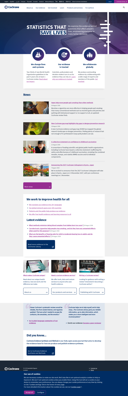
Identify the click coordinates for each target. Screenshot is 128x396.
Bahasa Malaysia (49, 1)
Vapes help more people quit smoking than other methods (72, 103)
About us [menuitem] (30, 8)
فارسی (17, 1)
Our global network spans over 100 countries (45, 208)
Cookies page (75, 387)
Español (12, 1)
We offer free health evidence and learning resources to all (50, 214)
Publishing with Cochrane (90, 292)
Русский (29, 1)
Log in (110, 1)
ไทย (56, 1)
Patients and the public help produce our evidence (47, 211)
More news (28, 187)
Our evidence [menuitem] (40, 8)
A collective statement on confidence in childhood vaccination (73, 142)
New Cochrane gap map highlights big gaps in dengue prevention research (78, 123)
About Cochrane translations (79, 1)
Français (23, 1)
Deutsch (41, 1)
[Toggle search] (124, 7)
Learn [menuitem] (62, 8)
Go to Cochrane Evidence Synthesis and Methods (37, 352)
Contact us (94, 368)
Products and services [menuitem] (75, 8)
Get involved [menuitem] (52, 8)
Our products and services (62, 292)
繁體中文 (61, 1)
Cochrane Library (121, 1)
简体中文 (68, 1)
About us (27, 292)
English (6, 1)
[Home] (13, 7)
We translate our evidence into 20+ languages (45, 205)
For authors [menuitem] (89, 8)
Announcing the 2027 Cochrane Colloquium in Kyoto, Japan (72, 165)
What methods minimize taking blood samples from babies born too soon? (56, 225)
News (26, 94)
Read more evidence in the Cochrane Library (38, 245)
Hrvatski (35, 1)
